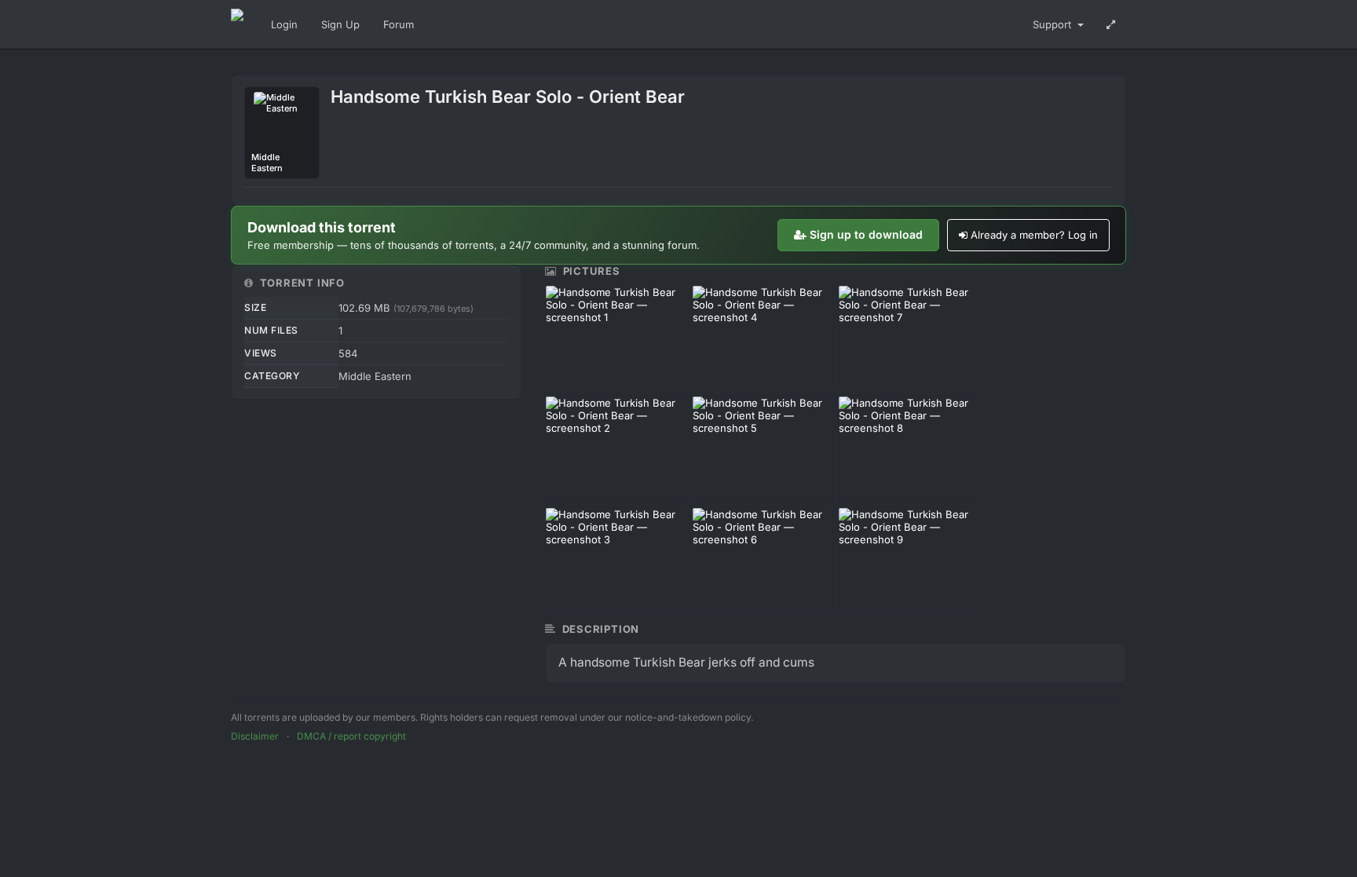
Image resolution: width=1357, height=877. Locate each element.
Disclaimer (255, 736)
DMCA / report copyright (351, 736)
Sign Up (340, 24)
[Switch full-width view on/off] (1110, 24)
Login (284, 24)
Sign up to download (866, 234)
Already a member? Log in (1034, 234)
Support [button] (1053, 24)
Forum (398, 24)
